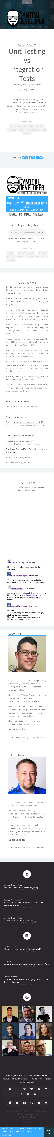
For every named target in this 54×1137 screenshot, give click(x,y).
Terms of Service (27, 1123)
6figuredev (34, 444)
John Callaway (36, 84)
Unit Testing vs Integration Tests (27, 65)
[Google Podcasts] (17, 1089)
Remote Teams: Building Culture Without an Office (26, 964)
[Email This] (41, 157)
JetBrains (27, 133)
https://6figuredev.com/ (24, 441)
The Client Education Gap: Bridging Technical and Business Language (26, 980)
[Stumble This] (34, 157)
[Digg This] (37, 157)
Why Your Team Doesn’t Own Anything (21, 887)
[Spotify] (35, 1094)
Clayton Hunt (23, 84)
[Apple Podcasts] (10, 1089)
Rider (44, 130)
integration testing (26, 126)
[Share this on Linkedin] (30, 157)
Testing (13, 126)
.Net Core (40, 126)
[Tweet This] (26, 157)
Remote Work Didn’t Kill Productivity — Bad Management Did (23, 904)
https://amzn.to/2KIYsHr (20, 457)
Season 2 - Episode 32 (13, 885)
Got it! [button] (48, 1132)
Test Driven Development (29, 130)
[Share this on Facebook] (23, 157)
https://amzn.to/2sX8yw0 (19, 462)
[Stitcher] (46, 1089)
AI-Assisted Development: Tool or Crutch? (22, 949)
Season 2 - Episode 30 (13, 918)
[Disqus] (27, 525)
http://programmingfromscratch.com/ (30, 425)
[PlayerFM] (38, 1089)
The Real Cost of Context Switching (20, 920)
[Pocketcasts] (31, 1089)
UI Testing (12, 130)
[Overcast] (20, 1094)
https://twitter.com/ (21, 422)
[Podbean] (24, 1089)
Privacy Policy (27, 1120)
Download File (15, 238)
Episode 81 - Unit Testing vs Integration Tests (26, 737)
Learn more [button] (7, 1135)
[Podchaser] (28, 1094)
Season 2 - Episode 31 (13, 900)
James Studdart (10, 946)
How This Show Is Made (27, 1117)
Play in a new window (31, 238)
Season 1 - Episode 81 (27, 45)
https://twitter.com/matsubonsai (27, 406)
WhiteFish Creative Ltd (26, 1111)
